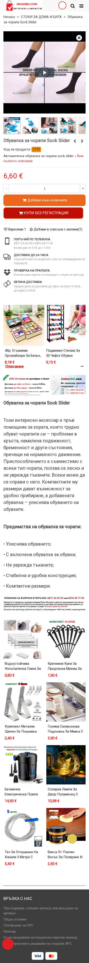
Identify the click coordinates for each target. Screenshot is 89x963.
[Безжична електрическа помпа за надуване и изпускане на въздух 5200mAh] (23, 764)
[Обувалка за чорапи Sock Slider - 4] (68, 125)
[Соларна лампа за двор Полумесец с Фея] (66, 764)
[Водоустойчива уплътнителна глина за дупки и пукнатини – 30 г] (23, 639)
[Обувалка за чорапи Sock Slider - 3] (49, 125)
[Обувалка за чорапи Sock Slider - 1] (11, 125)
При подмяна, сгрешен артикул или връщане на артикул (40, 911)
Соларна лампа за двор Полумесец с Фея (63, 794)
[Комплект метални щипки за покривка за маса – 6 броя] (23, 702)
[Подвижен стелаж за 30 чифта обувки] (65, 325)
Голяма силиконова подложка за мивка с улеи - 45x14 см (65, 731)
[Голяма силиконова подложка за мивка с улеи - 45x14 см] (66, 702)
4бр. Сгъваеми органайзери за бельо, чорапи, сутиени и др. (23, 355)
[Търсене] (72, 5)
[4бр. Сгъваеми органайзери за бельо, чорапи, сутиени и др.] (23, 325)
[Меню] (81, 5)
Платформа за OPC (18, 925)
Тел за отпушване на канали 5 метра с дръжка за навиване (22, 857)
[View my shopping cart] (62, 5)
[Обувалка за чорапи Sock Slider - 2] (30, 125)
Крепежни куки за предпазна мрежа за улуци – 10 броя (65, 669)
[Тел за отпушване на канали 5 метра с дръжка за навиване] (23, 827)
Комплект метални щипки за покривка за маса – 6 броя (21, 731)
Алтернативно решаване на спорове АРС (40, 944)
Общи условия (14, 919)
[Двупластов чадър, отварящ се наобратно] (82, 141)
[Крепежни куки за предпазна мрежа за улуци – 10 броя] (66, 639)
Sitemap (9, 931)
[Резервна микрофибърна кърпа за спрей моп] (74, 141)
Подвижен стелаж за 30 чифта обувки (63, 353)
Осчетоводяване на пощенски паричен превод (40, 937)
